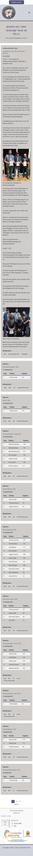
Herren (18, 678)
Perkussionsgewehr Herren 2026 (12, 643)
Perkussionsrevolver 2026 (10, 599)
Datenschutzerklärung (16, 810)
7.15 (14, 387)
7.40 (13, 630)
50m (9, 421)
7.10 (13, 678)
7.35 (13, 421)
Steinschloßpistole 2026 (9, 489)
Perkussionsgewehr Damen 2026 (11, 693)
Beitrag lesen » (7, 351)
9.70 (13, 476)
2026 (5, 354)
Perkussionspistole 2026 (9, 529)
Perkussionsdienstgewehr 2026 (11, 770)
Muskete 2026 (6, 400)
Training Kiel (14, 820)
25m (9, 517)
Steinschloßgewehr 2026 (9, 729)
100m (5, 387)
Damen (18, 714)
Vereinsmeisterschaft (23, 387)
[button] (16, 2)
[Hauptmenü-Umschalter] (29, 13)
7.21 (13, 790)
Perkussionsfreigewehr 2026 (11, 367)
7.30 (13, 757)
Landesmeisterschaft (8, 48)
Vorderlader (24, 354)
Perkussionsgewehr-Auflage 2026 (12, 434)
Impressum (16, 813)
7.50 (13, 586)
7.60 (13, 517)
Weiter (17, 804)
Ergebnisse (6, 364)
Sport (16, 48)
